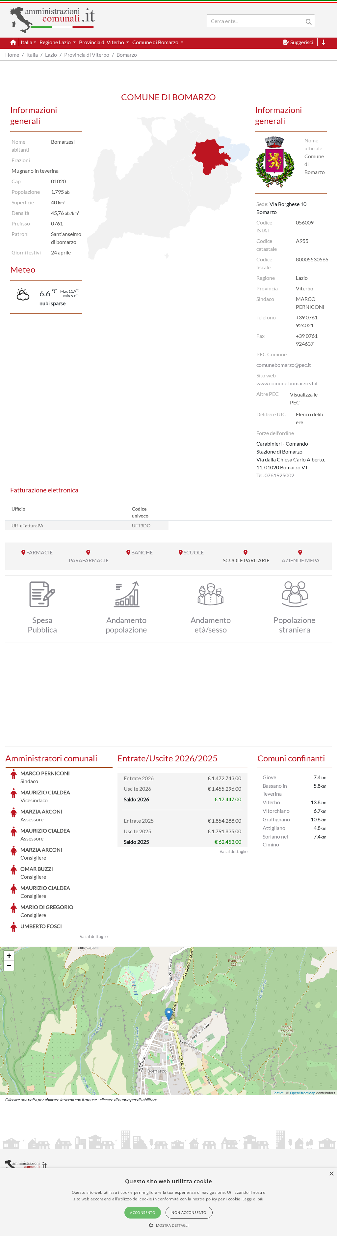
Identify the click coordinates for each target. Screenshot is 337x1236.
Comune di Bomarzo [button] (155, 42)
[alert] (168, 1202)
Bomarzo (127, 54)
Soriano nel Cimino (275, 840)
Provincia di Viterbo (86, 54)
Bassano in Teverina (275, 789)
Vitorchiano (276, 811)
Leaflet (277, 1092)
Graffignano (276, 819)
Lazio (51, 54)
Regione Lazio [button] (55, 42)
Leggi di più (253, 1198)
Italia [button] (26, 42)
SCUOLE (194, 552)
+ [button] (9, 956)
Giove (269, 777)
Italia (32, 54)
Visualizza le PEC (304, 398)
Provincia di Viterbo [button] (102, 42)
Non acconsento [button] (189, 1212)
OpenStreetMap (302, 1092)
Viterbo (271, 802)
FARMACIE (39, 552)
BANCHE (142, 552)
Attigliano (274, 828)
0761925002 (279, 475)
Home (12, 54)
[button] (168, 1225)
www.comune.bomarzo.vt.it (287, 383)
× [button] (331, 1173)
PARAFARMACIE (89, 560)
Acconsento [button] (142, 1212)
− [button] (9, 965)
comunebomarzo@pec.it (283, 365)
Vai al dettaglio (94, 936)
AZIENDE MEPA (301, 560)
